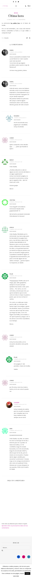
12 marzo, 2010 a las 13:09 (16, 229)
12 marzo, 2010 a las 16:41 (20, 359)
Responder (13, 54)
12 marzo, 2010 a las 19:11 (20, 117)
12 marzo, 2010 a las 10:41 (16, 139)
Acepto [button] (27, 573)
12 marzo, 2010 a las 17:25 (20, 404)
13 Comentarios (20, 19)
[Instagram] (23, 556)
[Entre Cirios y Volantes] (5, 6)
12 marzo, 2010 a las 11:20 (16, 161)
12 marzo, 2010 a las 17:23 (16, 382)
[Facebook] (18, 556)
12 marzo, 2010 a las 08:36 (16, 52)
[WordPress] (28, 556)
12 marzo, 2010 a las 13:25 (16, 275)
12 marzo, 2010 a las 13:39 (16, 337)
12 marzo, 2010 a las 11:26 (16, 202)
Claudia (6, 38)
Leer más (16, 576)
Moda (16, 13)
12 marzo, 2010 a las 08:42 (16, 83)
